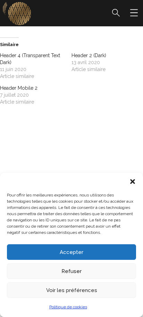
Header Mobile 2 (18, 88)
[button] (132, 181)
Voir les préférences (71, 290)
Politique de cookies (68, 307)
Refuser (71, 271)
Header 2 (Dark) (89, 55)
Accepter (71, 252)
